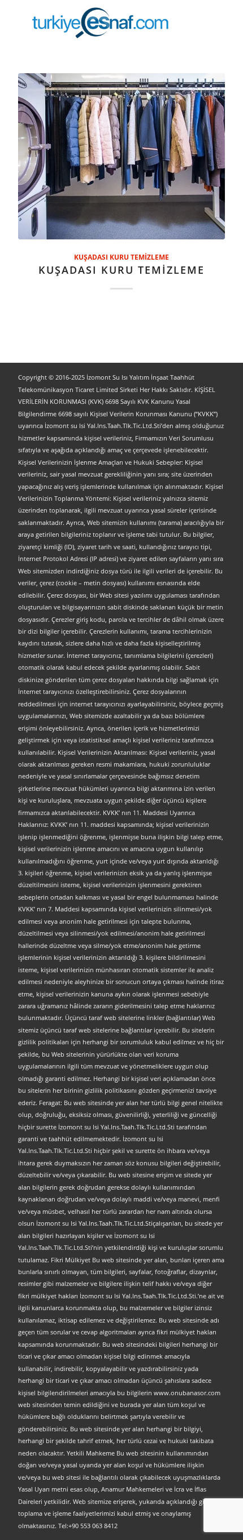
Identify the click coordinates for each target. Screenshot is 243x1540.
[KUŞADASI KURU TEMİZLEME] (121, 156)
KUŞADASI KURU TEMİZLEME (121, 256)
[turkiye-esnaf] (100, 22)
